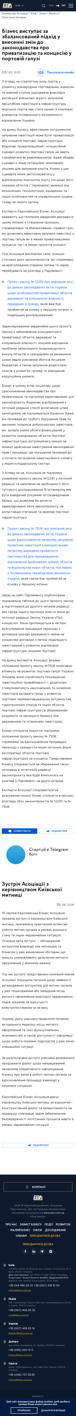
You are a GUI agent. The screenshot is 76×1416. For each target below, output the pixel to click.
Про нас (11, 1224)
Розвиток (63, 1224)
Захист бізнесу (48, 13)
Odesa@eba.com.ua (20, 1380)
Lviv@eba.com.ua (18, 1315)
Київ (33, 13)
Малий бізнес (20, 1230)
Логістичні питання (14, 17)
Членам (21, 1236)
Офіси (37, 1230)
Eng (51, 6)
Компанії (39, 1187)
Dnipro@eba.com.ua (20, 1355)
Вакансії (38, 1396)
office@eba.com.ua (19, 1290)
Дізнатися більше (53, 1410)
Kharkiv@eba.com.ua (20, 1333)
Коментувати (22, 831)
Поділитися (59, 831)
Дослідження (55, 1230)
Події (49, 1224)
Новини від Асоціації (15, 13)
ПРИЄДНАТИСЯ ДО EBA (38, 1244)
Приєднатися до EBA (45, 1236)
